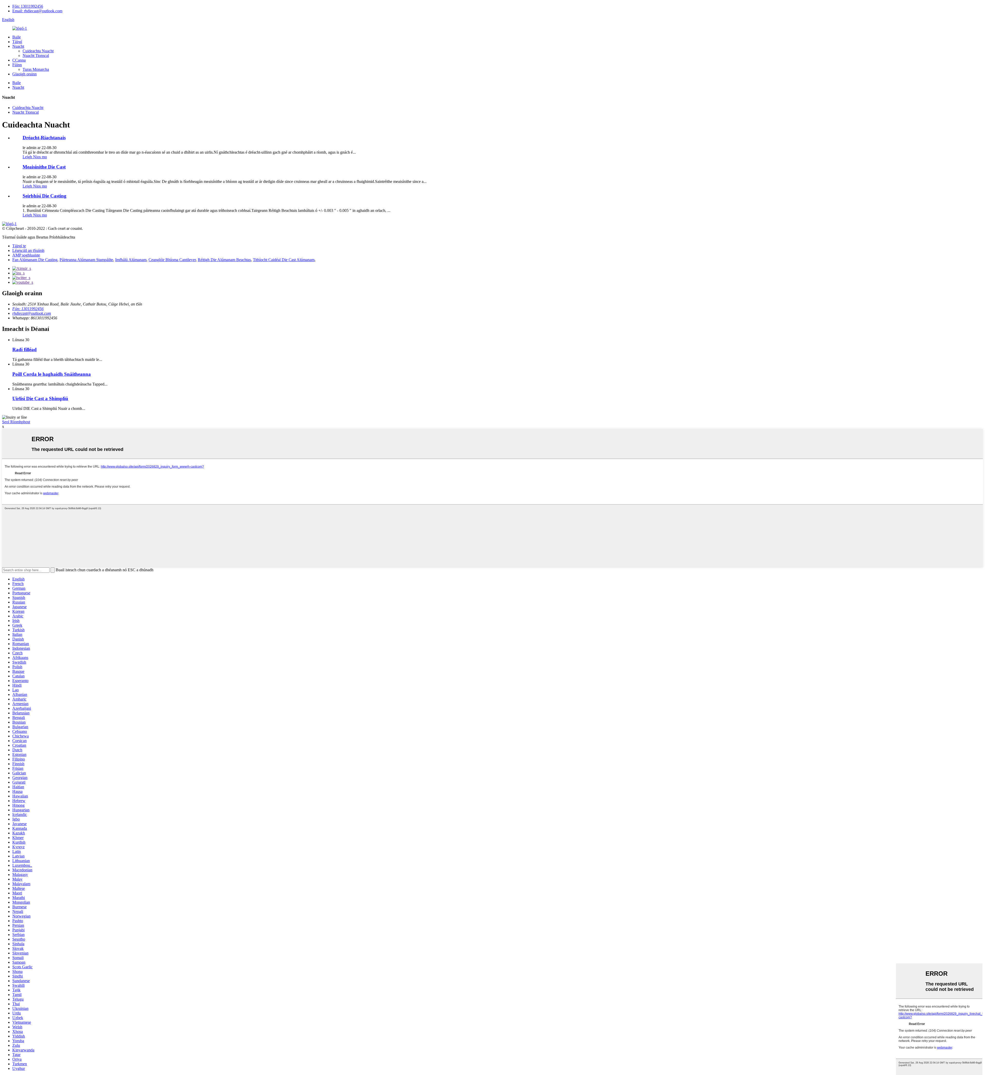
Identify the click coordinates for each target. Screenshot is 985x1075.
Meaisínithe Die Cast (44, 167)
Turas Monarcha (36, 69)
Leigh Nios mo (35, 157)
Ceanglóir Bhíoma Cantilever (172, 260)
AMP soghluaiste (26, 255)
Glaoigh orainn (24, 74)
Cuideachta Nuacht (38, 51)
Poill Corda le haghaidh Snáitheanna (51, 374)
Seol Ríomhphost (16, 422)
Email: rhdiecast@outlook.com (37, 11)
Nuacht (18, 46)
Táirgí (17, 42)
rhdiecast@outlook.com (31, 313)
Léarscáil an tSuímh (28, 250)
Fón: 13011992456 (27, 6)
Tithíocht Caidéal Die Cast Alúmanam (283, 260)
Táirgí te (19, 246)
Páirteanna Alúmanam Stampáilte (86, 260)
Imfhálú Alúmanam (130, 260)
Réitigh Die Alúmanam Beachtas (224, 260)
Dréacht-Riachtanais (44, 137)
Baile (16, 37)
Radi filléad (24, 349)
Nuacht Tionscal (36, 55)
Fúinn (17, 65)
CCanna (19, 60)
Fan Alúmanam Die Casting (34, 260)
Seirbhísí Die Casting (44, 196)
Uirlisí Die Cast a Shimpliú (40, 398)
